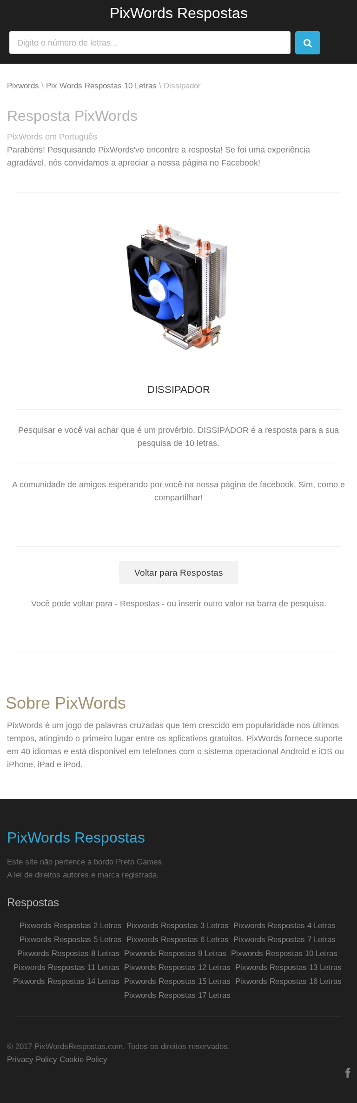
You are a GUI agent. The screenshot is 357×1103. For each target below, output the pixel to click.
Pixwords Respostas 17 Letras (177, 995)
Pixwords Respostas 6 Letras (177, 939)
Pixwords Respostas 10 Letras (284, 953)
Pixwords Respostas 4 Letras (284, 925)
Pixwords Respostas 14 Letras (66, 981)
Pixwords (23, 85)
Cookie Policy (83, 1059)
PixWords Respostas (179, 13)
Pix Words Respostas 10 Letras (101, 85)
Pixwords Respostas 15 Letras (177, 981)
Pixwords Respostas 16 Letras (288, 981)
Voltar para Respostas (178, 573)
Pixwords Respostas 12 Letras (177, 967)
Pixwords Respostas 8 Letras (68, 953)
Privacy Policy (32, 1059)
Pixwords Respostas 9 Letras (175, 953)
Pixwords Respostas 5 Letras (71, 939)
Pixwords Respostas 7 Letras (284, 939)
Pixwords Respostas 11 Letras (66, 967)
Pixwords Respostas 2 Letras (71, 925)
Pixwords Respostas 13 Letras (288, 967)
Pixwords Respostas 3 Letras (177, 925)
